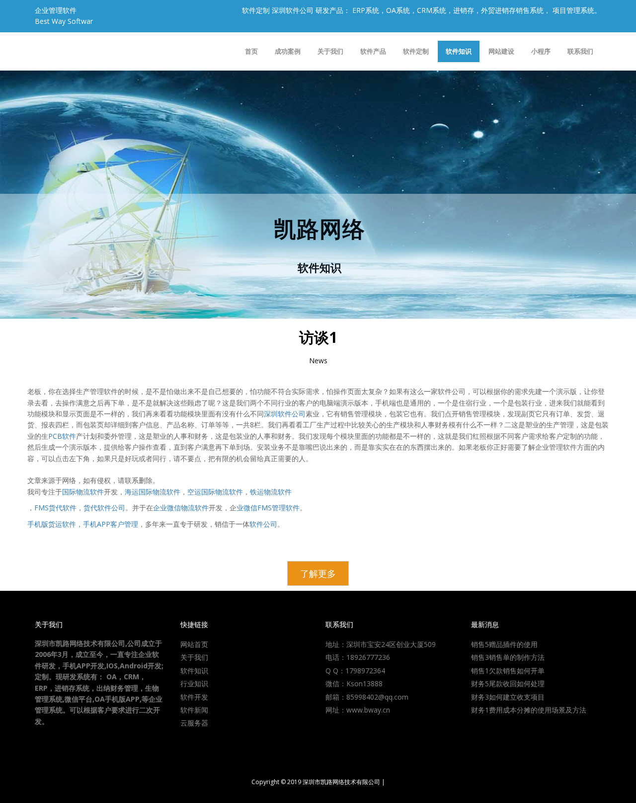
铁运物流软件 (271, 491)
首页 (251, 51)
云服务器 (194, 722)
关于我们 (330, 51)
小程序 (541, 51)
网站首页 (194, 644)
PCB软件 (62, 436)
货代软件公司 (104, 507)
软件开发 (194, 697)
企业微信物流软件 (181, 507)
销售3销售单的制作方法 (508, 657)
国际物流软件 (83, 491)
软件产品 (373, 51)
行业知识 (194, 683)
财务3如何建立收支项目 (508, 697)
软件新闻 (194, 710)
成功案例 (288, 51)
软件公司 (263, 524)
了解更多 (318, 573)
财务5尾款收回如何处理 (508, 683)
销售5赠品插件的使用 (504, 644)
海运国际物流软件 (152, 491)
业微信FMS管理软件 (268, 507)
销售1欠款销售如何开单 (508, 670)
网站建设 (501, 51)
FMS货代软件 (55, 507)
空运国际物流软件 (215, 491)
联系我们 (580, 51)
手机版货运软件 (51, 524)
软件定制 (416, 51)
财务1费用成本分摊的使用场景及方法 (528, 710)
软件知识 (459, 51)
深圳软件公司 (285, 413)
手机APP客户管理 (110, 524)
